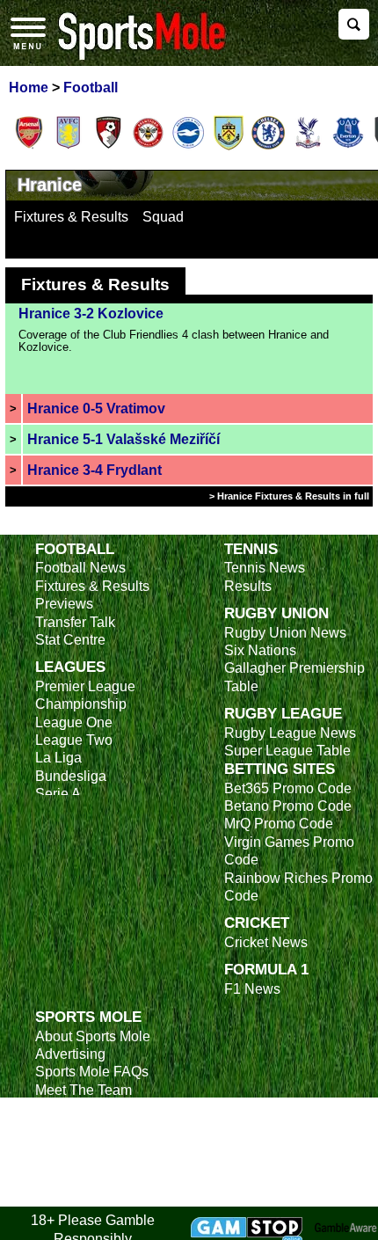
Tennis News (264, 567)
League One (74, 722)
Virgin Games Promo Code (289, 851)
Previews (64, 603)
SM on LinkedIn (84, 1178)
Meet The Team (83, 1090)
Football (74, 549)
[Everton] (348, 147)
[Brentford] (148, 147)
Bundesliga (70, 776)
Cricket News (266, 942)
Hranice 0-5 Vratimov (96, 408)
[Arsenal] (29, 147)
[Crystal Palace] (307, 147)
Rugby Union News (285, 632)
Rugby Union (276, 613)
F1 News (252, 988)
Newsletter (68, 1126)
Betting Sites (279, 768)
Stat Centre (70, 639)
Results (248, 586)
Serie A (58, 793)
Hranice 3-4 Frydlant (94, 470)
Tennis (251, 549)
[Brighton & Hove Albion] (188, 147)
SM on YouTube (85, 1197)
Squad (163, 216)
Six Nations (260, 650)
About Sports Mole (92, 1036)
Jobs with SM (77, 1152)
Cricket (256, 922)
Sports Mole (88, 1016)
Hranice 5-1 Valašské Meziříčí (123, 439)
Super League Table (287, 750)
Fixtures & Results (71, 216)
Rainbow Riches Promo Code (298, 887)
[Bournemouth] (108, 147)
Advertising (70, 1054)
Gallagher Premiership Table (294, 676)
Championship (81, 704)
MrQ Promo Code (278, 823)
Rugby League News (290, 733)
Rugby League (283, 713)
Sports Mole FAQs (92, 1071)
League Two (74, 740)
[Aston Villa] (68, 147)
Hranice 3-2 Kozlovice (91, 313)
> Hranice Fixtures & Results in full (289, 496)
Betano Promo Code (288, 806)
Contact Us (70, 1107)
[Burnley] (228, 147)
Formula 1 (266, 969)
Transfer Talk (75, 622)
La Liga (58, 757)
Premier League (85, 686)
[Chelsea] (268, 147)
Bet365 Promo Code (288, 788)
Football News (80, 567)
